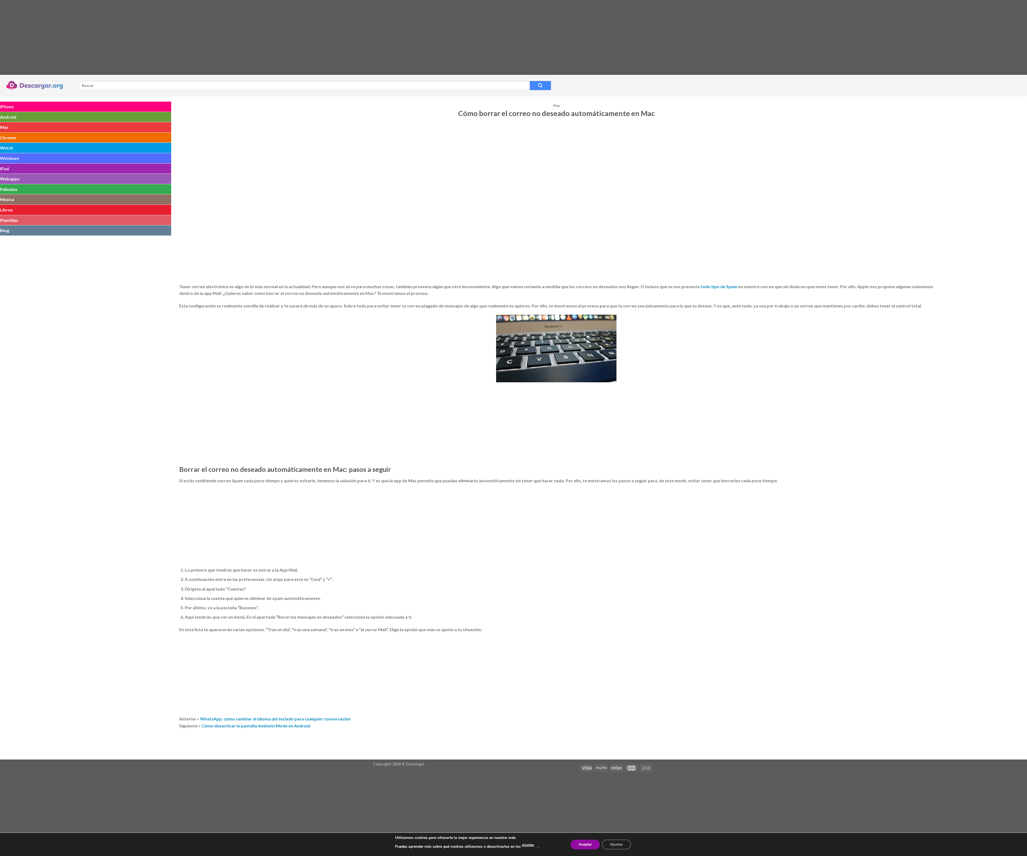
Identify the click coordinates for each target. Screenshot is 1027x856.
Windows (9, 158)
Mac (4, 127)
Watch (6, 147)
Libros (6, 209)
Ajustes (616, 844)
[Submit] (540, 85)
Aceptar (585, 844)
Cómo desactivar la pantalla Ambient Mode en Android (255, 725)
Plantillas (9, 220)
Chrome (8, 137)
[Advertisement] (160, 37)
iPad (4, 168)
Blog (4, 230)
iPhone (7, 106)
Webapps (10, 178)
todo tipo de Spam (718, 286)
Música (7, 199)
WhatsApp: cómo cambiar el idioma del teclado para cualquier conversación (275, 718)
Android (8, 116)
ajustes (528, 844)
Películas (8, 189)
